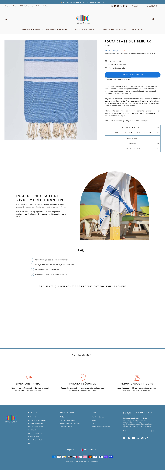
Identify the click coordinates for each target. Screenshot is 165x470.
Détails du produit (132, 127)
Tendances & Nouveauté (58, 30)
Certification (32, 430)
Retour (15, 6)
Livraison (7, 6)
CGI (93, 423)
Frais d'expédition (122, 53)
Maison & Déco (136, 30)
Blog (29, 443)
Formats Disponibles (35, 423)
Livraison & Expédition (68, 420)
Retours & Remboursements (70, 423)
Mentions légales (98, 417)
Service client (132, 149)
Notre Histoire (33, 417)
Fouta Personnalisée (35, 440)
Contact (45, 6)
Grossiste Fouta (34, 436)
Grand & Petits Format (86, 30)
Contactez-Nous (66, 427)
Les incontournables (30, 30)
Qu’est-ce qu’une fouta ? (37, 420)
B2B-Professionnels (27, 6)
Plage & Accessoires (113, 30)
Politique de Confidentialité (101, 427)
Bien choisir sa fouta (35, 427)
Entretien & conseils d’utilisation (132, 133)
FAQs (38, 6)
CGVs (94, 420)
